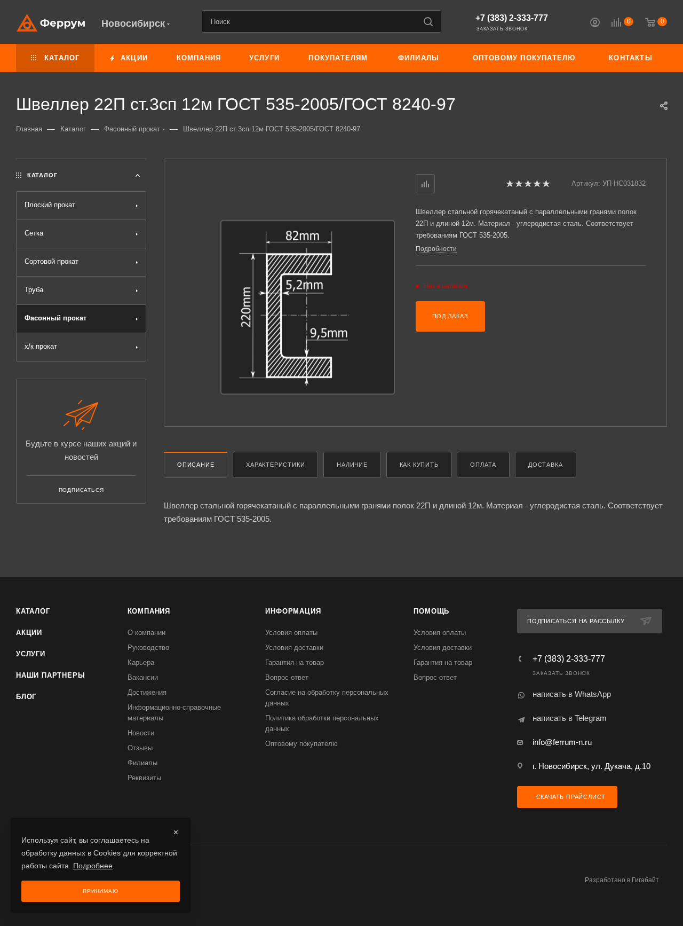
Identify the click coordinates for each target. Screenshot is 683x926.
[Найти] (428, 21)
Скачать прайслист (570, 797)
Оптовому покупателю (301, 744)
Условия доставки (294, 648)
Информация (293, 611)
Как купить (419, 464)
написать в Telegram (570, 718)
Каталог (33, 611)
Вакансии (143, 677)
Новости (141, 733)
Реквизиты (144, 778)
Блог (26, 697)
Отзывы (140, 748)
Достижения (147, 692)
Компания (149, 611)
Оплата (483, 464)
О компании (146, 633)
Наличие (352, 464)
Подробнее (93, 865)
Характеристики (275, 464)
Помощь (431, 611)
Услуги (30, 654)
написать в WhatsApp (572, 694)
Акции (29, 633)
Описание (195, 464)
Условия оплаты (291, 633)
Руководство (148, 648)
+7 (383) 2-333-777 (511, 17)
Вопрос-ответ (286, 677)
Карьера (141, 662)
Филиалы (142, 763)
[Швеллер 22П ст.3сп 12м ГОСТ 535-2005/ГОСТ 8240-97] (307, 307)
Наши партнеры (50, 675)
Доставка (545, 464)
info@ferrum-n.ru (562, 742)
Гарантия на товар (294, 662)
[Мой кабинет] (595, 23)
